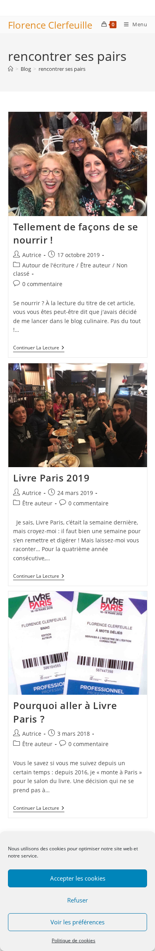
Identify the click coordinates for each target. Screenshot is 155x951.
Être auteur (95, 265)
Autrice (31, 255)
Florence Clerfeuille (50, 24)
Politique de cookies (73, 940)
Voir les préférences (77, 922)
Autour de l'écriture (48, 265)
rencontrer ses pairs (62, 68)
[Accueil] (10, 68)
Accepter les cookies (77, 878)
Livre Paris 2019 (51, 477)
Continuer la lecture (38, 348)
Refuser (77, 900)
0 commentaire (42, 284)
